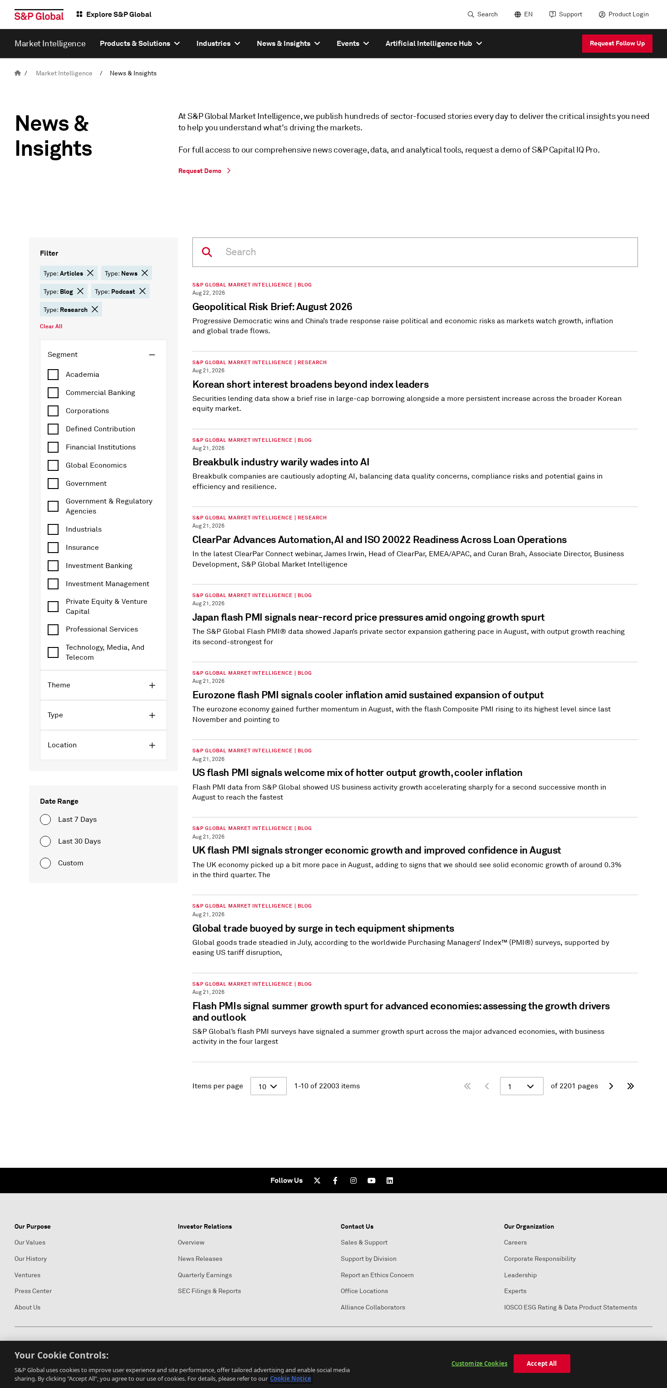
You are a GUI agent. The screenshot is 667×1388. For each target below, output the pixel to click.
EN (528, 14)
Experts (515, 1291)
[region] (333, 1364)
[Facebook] (335, 1180)
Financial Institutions (101, 447)
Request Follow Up (617, 43)
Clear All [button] (51, 326)
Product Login (628, 14)
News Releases (200, 1259)
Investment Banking (99, 565)
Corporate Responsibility (540, 1259)
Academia (82, 374)
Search (487, 14)
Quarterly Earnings (205, 1275)
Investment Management (107, 583)
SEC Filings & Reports (209, 1291)
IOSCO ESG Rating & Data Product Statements (570, 1307)
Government (86, 483)
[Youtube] (371, 1180)
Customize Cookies (479, 1363)
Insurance (82, 547)
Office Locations (364, 1291)
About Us (27, 1307)
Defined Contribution (100, 429)
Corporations (87, 410)
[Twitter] (317, 1180)
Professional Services (102, 629)
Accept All (542, 1363)
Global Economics (96, 465)
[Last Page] (630, 1086)
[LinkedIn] (390, 1180)
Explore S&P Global (119, 14)
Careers (515, 1242)
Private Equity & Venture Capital (106, 606)
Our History (31, 1259)
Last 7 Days (77, 819)
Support (570, 14)
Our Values (30, 1242)
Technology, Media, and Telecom (105, 652)
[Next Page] (610, 1086)
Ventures (27, 1275)
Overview (191, 1242)
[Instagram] (353, 1180)
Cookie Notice (290, 1378)
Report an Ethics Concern (377, 1275)
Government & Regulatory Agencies (109, 506)
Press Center (33, 1291)
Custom (70, 863)
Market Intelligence (64, 73)
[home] (18, 73)
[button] (90, 273)
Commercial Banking (100, 392)
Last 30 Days (79, 841)
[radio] (45, 819)
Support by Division (369, 1259)
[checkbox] (103, 374)
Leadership (520, 1275)
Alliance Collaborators (373, 1307)
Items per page (217, 1086)
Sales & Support (364, 1242)
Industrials (84, 529)
